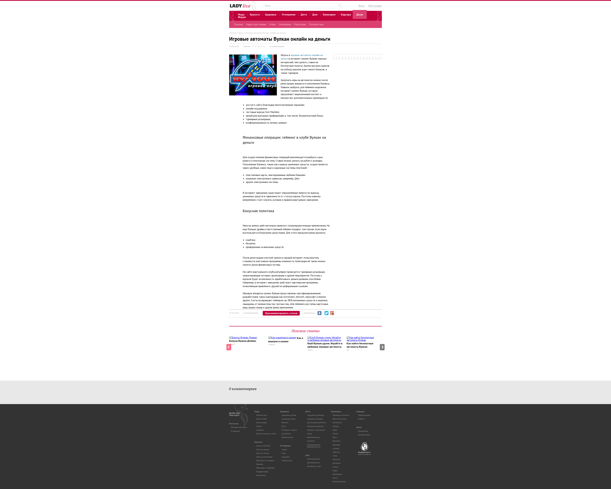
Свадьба (285, 457)
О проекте (235, 431)
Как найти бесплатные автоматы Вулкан (360, 345)
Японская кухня (339, 419)
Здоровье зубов (289, 415)
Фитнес (285, 422)
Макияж (259, 464)
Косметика (261, 475)
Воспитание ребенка (316, 422)
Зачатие (310, 441)
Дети (304, 14)
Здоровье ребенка (315, 415)
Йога (284, 426)
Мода (241, 14)
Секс (284, 453)
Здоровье (270, 14)
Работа (272, 345)
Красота (255, 14)
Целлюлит (286, 434)
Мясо (335, 437)
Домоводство (313, 462)
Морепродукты (339, 481)
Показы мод (261, 415)
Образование (364, 415)
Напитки (336, 459)
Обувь (259, 426)
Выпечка (336, 441)
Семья (284, 449)
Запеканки (337, 474)
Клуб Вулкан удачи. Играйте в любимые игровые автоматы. (324, 345)
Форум (242, 17)
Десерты (337, 463)
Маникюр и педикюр (265, 468)
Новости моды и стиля (266, 434)
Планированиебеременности (314, 446)
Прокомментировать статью (281, 313)
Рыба (335, 430)
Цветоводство (313, 459)
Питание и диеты (289, 430)
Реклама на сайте (239, 427)
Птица (335, 434)
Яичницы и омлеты (341, 415)
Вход (361, 5)
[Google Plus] (332, 313)
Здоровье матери (315, 419)
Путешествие (316, 24)
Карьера (346, 14)
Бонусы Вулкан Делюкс (242, 340)
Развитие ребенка (315, 426)
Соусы (335, 467)
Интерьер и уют (314, 466)
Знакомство (287, 460)
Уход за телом (262, 453)
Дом (314, 14)
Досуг (359, 14)
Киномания (285, 24)
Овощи (336, 426)
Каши (335, 470)
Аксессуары (261, 422)
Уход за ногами (263, 446)
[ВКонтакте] (319, 313)
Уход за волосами (264, 457)
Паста (335, 478)
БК (348, 350)
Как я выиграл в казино (285, 339)
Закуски (336, 452)
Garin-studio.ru (364, 454)
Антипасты (337, 422)
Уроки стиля (261, 419)
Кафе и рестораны (256, 24)
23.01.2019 (234, 46)
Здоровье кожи (288, 419)
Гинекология (287, 437)
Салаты (336, 448)
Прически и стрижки (265, 460)
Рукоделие (300, 24)
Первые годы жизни (316, 430)
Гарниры (336, 445)
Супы (335, 456)
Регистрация (375, 5)
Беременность (313, 437)
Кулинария (329, 14)
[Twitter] (326, 313)
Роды (309, 434)
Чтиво (272, 24)
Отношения (288, 14)
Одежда (260, 430)
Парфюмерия (262, 472)
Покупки (238, 24)
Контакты (233, 424)
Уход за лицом (262, 449)
